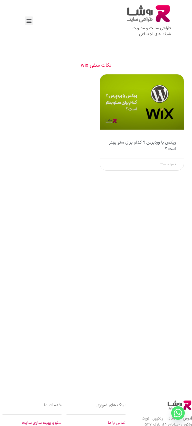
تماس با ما (117, 423)
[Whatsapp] (178, 413)
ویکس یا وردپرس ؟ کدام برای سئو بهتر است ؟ (142, 145)
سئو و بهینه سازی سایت (42, 423)
